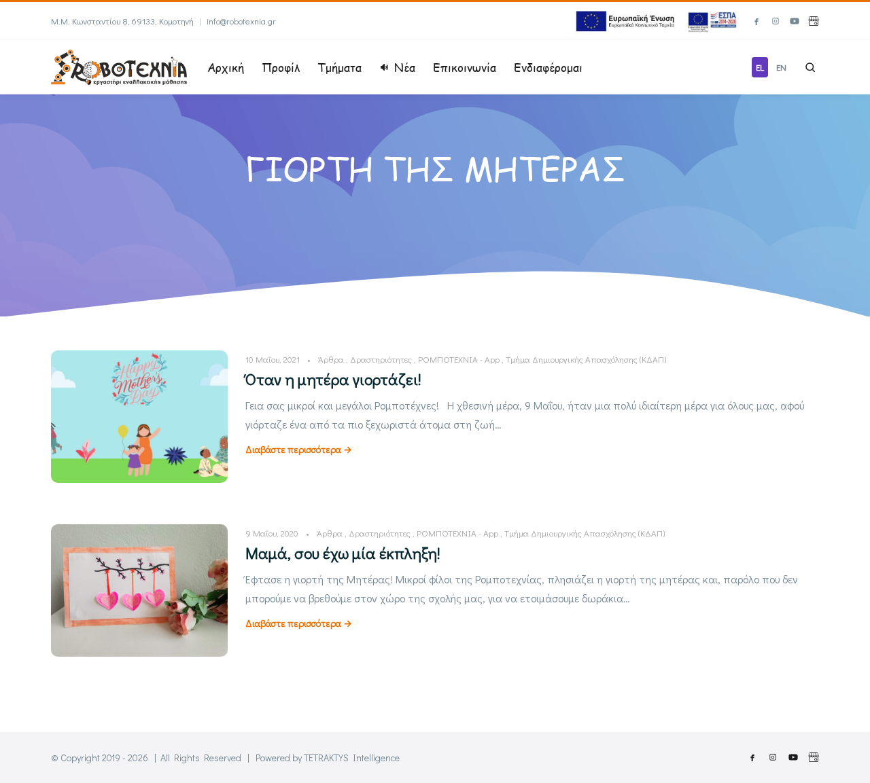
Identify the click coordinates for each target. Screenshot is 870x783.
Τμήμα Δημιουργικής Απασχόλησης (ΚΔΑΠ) (586, 359)
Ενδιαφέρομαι (548, 67)
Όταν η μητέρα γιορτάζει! (333, 379)
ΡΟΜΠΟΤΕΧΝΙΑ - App (459, 359)
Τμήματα (339, 67)
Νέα (404, 67)
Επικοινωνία (464, 67)
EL (760, 67)
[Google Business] (813, 21)
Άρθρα (331, 359)
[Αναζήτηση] (810, 67)
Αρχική (225, 67)
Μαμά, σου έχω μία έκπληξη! (342, 553)
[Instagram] (775, 21)
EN (781, 67)
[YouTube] (794, 21)
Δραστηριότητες (381, 359)
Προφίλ (281, 67)
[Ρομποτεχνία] (119, 65)
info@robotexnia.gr (241, 20)
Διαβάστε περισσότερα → (298, 449)
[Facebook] (756, 21)
